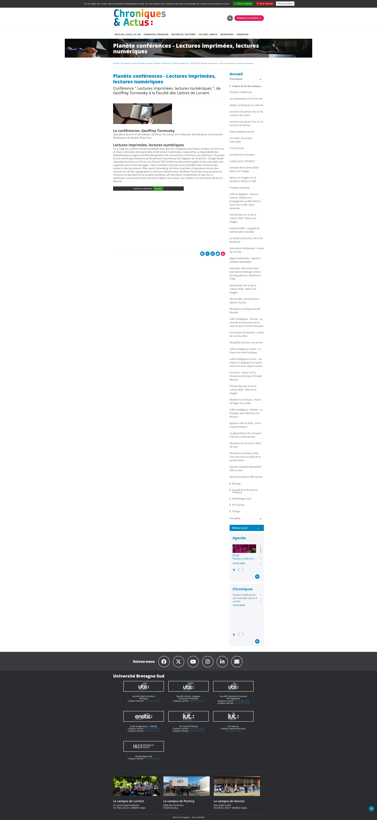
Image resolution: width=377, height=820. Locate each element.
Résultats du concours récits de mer (245, 445)
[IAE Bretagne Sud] (143, 746)
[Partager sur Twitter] (207, 253)
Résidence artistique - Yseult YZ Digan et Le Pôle (245, 401)
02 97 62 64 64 (233, 731)
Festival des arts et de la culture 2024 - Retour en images (243, 289)
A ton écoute (237, 148)
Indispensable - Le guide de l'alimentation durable (245, 230)
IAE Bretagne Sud (241, 498)
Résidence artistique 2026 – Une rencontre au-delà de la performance (245, 457)
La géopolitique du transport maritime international (246, 435)
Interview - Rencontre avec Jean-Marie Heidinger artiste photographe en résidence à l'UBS (245, 273)
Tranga (236, 511)
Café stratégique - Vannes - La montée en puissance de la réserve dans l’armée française (246, 322)
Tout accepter (244, 3)
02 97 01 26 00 (152, 701)
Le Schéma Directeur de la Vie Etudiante (246, 240)
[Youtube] (193, 661)
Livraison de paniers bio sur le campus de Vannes (246, 123)
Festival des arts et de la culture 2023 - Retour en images (243, 218)
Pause (234, 570)
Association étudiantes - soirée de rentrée (247, 250)
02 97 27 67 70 (197, 731)
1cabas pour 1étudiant (242, 161)
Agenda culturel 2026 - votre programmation (245, 425)
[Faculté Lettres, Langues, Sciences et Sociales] (188, 686)
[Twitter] (178, 661)
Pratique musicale (240, 187)
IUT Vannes (238, 505)
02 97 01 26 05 (152, 758)
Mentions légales (181, 817)
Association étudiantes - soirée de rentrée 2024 (247, 334)
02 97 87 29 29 (197, 701)
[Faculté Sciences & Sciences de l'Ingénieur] (233, 686)
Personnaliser (285, 3)
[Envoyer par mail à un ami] (218, 253)
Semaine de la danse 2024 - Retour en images (245, 169)
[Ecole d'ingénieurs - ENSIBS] (143, 716)
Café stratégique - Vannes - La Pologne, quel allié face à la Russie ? (246, 413)
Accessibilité (198, 817)
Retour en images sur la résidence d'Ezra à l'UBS (243, 179)
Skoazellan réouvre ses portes (246, 342)
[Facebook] (164, 661)
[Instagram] (207, 661)
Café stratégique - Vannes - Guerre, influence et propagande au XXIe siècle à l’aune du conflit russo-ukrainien (245, 201)
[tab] (246, 528)
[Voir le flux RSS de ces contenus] (257, 576)
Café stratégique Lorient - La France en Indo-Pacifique (245, 350)
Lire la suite (238, 563)
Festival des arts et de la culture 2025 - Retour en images (243, 389)
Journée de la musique (242, 154)
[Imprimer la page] (223, 253)
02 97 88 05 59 (152, 728)
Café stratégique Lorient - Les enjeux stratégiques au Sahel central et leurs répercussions (246, 362)
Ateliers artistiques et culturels (247, 105)
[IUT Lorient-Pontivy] (188, 716)
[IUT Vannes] (233, 716)
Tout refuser (266, 3)
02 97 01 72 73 (152, 731)
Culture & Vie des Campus (246, 86)
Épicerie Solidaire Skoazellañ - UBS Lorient (246, 468)
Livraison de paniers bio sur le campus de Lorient (246, 113)
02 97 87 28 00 (197, 728)
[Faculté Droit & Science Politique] (143, 686)
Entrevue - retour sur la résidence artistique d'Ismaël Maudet (246, 376)
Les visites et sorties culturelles (241, 139)
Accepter (158, 188)
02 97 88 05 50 (242, 701)
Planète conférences (241, 92)
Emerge (236, 483)
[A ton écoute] (237, 661)
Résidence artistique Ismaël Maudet (245, 310)
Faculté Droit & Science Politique (245, 491)
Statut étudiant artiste (242, 131)
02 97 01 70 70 (242, 703)
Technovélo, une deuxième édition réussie (244, 300)
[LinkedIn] (222, 661)
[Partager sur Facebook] (202, 253)
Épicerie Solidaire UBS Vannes (246, 476)
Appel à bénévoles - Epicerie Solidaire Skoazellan (245, 260)
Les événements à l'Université (246, 98)
